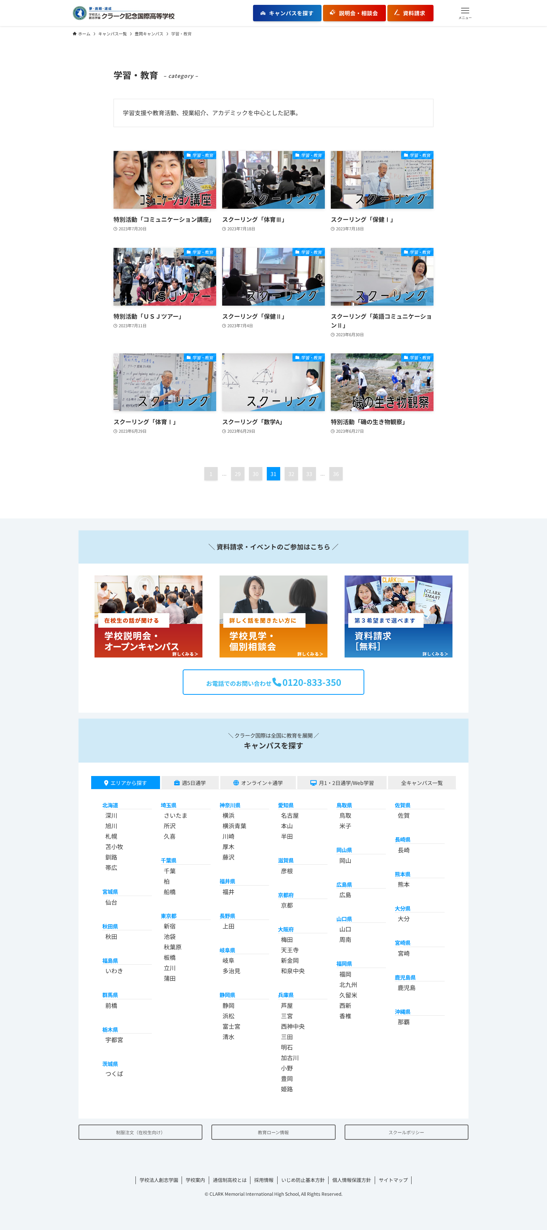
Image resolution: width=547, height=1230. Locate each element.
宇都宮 (114, 1039)
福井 (228, 891)
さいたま (176, 815)
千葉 (170, 870)
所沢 (170, 825)
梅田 (287, 939)
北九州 (348, 984)
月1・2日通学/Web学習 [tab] (346, 782)
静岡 (228, 1005)
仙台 (111, 902)
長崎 (404, 849)
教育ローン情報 (273, 1132)
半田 (287, 836)
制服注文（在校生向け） (140, 1132)
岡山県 (344, 850)
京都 (287, 905)
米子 (345, 825)
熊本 (404, 884)
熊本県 (402, 874)
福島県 (110, 960)
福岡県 (344, 963)
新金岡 (290, 960)
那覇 (404, 1021)
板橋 (170, 957)
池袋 (170, 936)
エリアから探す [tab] (129, 782)
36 (336, 473)
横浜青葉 (234, 825)
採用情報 (264, 1179)
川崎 (228, 836)
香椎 (345, 1015)
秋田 (111, 936)
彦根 (287, 870)
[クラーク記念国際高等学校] (124, 13)
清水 (228, 1036)
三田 (287, 1036)
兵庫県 (286, 995)
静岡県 (227, 995)
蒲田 (170, 978)
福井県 (227, 881)
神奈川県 (230, 805)
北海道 (110, 805)
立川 (170, 967)
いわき (114, 970)
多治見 (231, 970)
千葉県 (168, 860)
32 (291, 473)
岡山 (345, 860)
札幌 (111, 836)
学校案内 (195, 1179)
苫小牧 (114, 846)
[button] (465, 13)
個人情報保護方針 (351, 1179)
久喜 (170, 836)
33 (309, 473)
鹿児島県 (405, 977)
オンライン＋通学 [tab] (262, 782)
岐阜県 (227, 950)
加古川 (290, 1057)
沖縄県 (402, 1011)
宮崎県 (402, 942)
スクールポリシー (406, 1132)
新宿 (170, 925)
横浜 (228, 815)
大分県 (402, 908)
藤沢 (228, 856)
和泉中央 (293, 970)
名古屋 (290, 815)
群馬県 (110, 995)
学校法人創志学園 (159, 1179)
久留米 (348, 994)
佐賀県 (402, 805)
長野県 (227, 916)
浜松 (228, 1015)
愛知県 (286, 805)
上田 (228, 925)
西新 (345, 1005)
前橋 (111, 1005)
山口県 (344, 918)
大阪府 (286, 929)
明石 (287, 1047)
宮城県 (110, 891)
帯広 (111, 867)
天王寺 (290, 949)
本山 (287, 825)
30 (256, 473)
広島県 (344, 884)
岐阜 (228, 960)
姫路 (287, 1088)
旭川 (111, 825)
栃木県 (110, 1029)
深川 (111, 815)
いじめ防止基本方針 (303, 1179)
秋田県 (110, 926)
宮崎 (404, 953)
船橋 (170, 891)
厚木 (228, 846)
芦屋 (287, 1005)
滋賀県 (286, 860)
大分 (404, 918)
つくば (114, 1073)
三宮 (287, 1015)
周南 (345, 939)
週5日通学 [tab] (194, 782)
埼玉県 (168, 805)
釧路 (111, 856)
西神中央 (293, 1026)
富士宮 (231, 1026)
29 (238, 473)
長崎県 (402, 839)
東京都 (168, 916)
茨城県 (110, 1063)
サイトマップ (393, 1179)
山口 (345, 928)
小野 (287, 1067)
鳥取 (345, 815)
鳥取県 (344, 805)
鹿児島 (407, 987)
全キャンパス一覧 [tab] (422, 782)
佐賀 (404, 815)
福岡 (345, 973)
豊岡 (287, 1078)
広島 (345, 894)
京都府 (286, 895)
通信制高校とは (230, 1179)
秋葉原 (173, 946)
